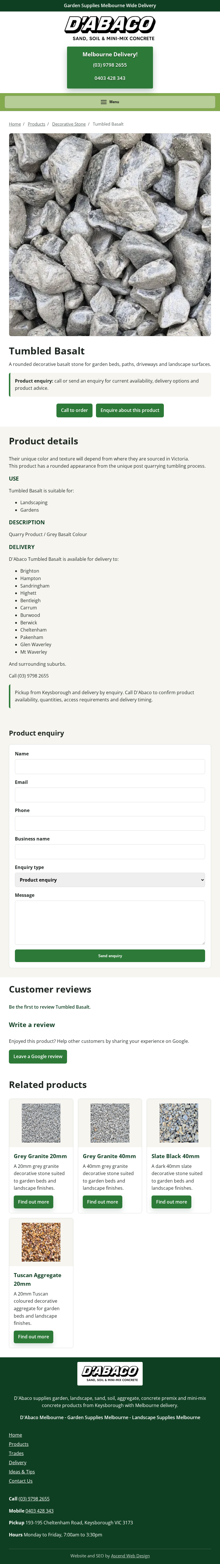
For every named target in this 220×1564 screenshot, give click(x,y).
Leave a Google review (37, 1056)
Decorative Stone (69, 124)
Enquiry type (29, 867)
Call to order (74, 410)
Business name (32, 839)
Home (15, 124)
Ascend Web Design (130, 1556)
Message (24, 895)
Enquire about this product (130, 410)
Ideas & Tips (22, 1472)
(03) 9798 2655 (110, 65)
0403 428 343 (110, 78)
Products (36, 124)
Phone (22, 810)
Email (21, 782)
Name (22, 754)
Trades (16, 1453)
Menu (114, 102)
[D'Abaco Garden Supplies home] (110, 28)
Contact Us (21, 1481)
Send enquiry (110, 956)
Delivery (17, 1462)
